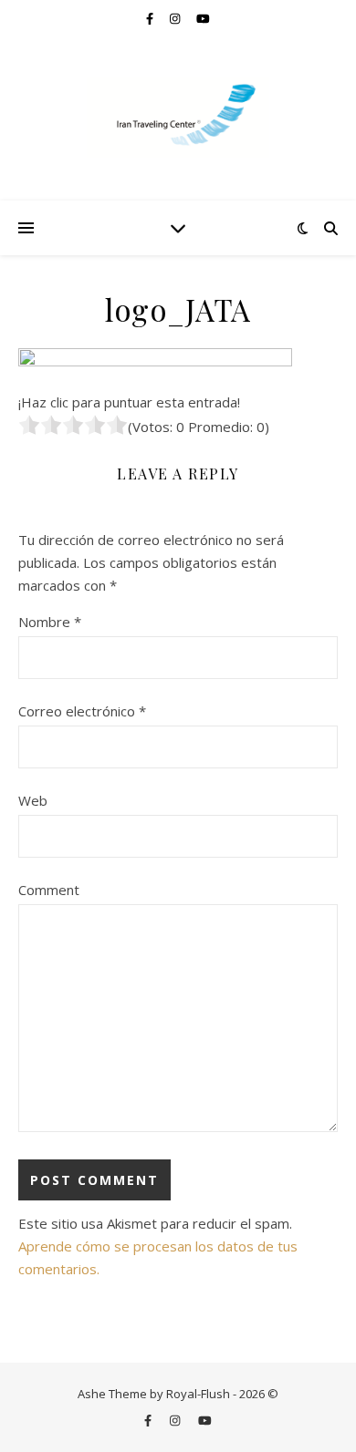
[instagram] (176, 18)
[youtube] (203, 18)
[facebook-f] (151, 18)
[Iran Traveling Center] (178, 117)
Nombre (49, 622)
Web (32, 800)
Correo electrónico (82, 711)
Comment (48, 889)
